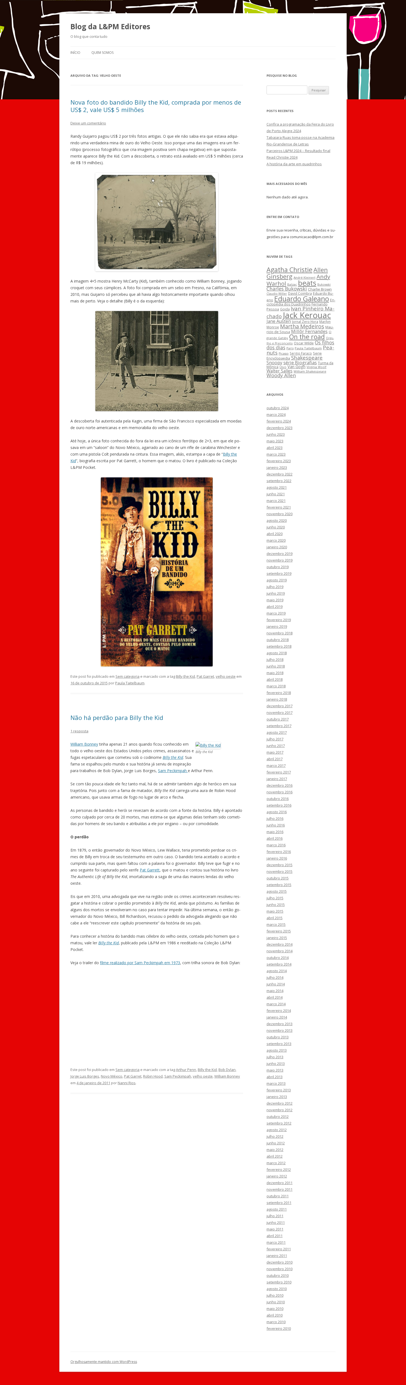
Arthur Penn (186, 1069)
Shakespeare (307, 357)
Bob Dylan (227, 1069)
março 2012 (276, 1162)
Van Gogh (296, 366)
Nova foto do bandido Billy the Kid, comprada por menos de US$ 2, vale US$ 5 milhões (155, 105)
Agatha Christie (289, 269)
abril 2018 (275, 679)
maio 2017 (275, 752)
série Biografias (300, 362)
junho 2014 (276, 984)
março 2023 (276, 454)
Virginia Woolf (316, 367)
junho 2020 (276, 527)
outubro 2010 (278, 1275)
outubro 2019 (278, 566)
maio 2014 (275, 990)
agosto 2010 (277, 1288)
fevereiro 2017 (279, 772)
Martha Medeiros (302, 326)
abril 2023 (275, 447)
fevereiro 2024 (279, 421)
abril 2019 (275, 606)
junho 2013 (276, 1063)
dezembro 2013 (279, 1023)
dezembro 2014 (279, 944)
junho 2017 (276, 745)
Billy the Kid (185, 676)
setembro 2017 (279, 725)
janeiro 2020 (277, 546)
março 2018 (276, 686)
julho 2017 (275, 739)
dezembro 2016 (279, 785)
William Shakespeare (310, 371)
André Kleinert (304, 277)
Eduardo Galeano (301, 298)
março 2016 (276, 844)
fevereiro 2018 (279, 692)
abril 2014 (275, 997)
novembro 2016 (279, 791)
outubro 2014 (278, 957)
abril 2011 (275, 1235)
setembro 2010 (279, 1282)
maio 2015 (275, 911)
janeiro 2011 (277, 1255)
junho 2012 (276, 1143)
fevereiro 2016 (279, 851)
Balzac (292, 284)
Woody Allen (281, 375)
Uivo (283, 367)
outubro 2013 (278, 1037)
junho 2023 (276, 434)
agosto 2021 (277, 487)
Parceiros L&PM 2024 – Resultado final (298, 150)
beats (307, 283)
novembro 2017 (279, 712)
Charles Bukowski (287, 288)
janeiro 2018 (277, 699)
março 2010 (276, 1321)
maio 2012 (275, 1149)
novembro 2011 (279, 1189)
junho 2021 (276, 493)
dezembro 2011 (279, 1182)
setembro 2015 (279, 884)
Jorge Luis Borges (84, 1076)
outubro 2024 (278, 407)
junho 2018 (276, 666)
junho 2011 (276, 1222)
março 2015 (276, 924)
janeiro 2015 (277, 937)
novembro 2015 (279, 871)
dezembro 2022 (279, 474)
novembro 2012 (279, 1109)
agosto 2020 (277, 520)
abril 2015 (275, 917)
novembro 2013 (279, 1030)
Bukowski (324, 284)
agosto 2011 (277, 1209)
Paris (290, 348)
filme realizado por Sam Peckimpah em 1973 (140, 962)
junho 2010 (276, 1301)
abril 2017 (275, 758)
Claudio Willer (277, 294)
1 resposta (79, 731)
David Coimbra (300, 293)
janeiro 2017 (277, 778)
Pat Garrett (150, 870)
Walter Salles (279, 371)
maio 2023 (275, 440)
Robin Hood (153, 1076)
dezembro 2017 (279, 705)
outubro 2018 (278, 639)
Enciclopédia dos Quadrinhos (301, 302)
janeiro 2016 (277, 858)
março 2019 (276, 613)
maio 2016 (275, 831)
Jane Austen (279, 321)
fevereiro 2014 (279, 1010)
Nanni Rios (127, 1082)
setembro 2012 (279, 1123)
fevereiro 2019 (279, 619)
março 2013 (276, 1083)
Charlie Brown (320, 289)
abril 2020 (275, 533)
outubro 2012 (278, 1116)
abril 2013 (275, 1076)
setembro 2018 (279, 646)
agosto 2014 (277, 970)
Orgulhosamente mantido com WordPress (103, 1361)
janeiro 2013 (277, 1096)
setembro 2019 (279, 573)
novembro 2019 (279, 560)
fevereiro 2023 (279, 460)
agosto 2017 (277, 732)
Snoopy (274, 363)
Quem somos (102, 52)
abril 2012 (275, 1156)
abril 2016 (275, 838)
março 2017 (276, 765)
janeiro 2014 (277, 1017)
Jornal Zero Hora (305, 321)
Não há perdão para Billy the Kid (116, 717)
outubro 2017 (278, 719)
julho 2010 (275, 1295)
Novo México (111, 1076)
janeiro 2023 (277, 467)
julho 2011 (275, 1215)
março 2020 (276, 540)
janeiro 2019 (277, 626)
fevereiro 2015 (279, 931)
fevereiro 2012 (279, 1169)
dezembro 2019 (279, 553)
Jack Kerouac (307, 315)
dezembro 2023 (279, 427)
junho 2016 (276, 825)
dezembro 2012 (279, 1103)
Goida (285, 309)
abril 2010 (275, 1315)
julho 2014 (275, 977)
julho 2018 (275, 659)
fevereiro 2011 (279, 1248)
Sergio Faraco (301, 353)
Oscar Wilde (304, 343)
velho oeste (226, 676)
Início (75, 52)
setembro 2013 (279, 1043)
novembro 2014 (279, 950)
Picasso (284, 353)
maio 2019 (275, 599)
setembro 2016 (279, 805)
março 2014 (276, 1003)
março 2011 (276, 1242)
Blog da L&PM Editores (110, 26)
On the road (307, 336)
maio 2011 (275, 1229)
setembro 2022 (279, 480)
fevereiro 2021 (279, 507)
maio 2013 (275, 1070)
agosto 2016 (277, 811)
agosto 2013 (277, 1050)
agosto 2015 (277, 891)
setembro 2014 (279, 964)
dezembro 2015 (279, 864)
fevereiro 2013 (279, 1090)
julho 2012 (275, 1136)
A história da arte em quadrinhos (294, 163)
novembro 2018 (279, 633)
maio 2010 (275, 1308)
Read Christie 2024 (282, 157)
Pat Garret (205, 676)
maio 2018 (275, 672)
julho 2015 (275, 897)
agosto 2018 (277, 652)
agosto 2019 (277, 580)
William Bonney (84, 744)
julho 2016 (275, 818)
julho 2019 (275, 586)
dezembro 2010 (279, 1262)
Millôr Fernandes (309, 331)
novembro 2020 (279, 513)
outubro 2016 (278, 798)
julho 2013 (275, 1056)
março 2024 (276, 414)
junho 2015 (276, 904)
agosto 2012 (277, 1129)
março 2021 (276, 500)
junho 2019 (276, 593)
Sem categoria (127, 676)
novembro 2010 (279, 1268)
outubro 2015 (278, 878)
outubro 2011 (278, 1195)
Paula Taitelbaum (129, 682)
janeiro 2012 (277, 1176)
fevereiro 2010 (279, 1328)
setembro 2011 (279, 1202)
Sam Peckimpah (173, 770)
